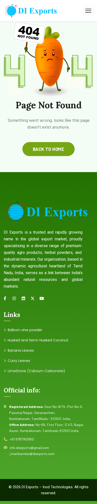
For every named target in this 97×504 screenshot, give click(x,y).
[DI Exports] (30, 10)
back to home (48, 149)
